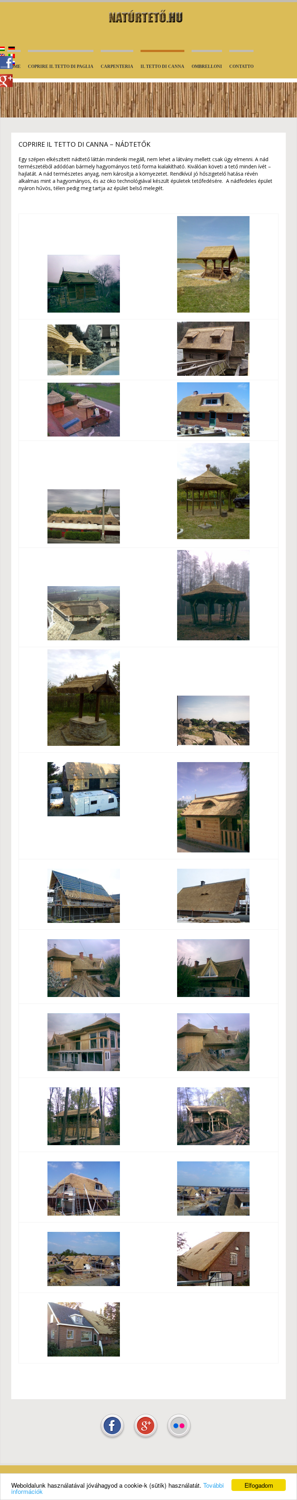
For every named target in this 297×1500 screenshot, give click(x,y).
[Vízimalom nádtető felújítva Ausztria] (213, 373)
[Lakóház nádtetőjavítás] (83, 541)
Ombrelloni (207, 66)
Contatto (241, 66)
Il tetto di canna (162, 67)
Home (14, 66)
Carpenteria (117, 66)
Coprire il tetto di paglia (60, 66)
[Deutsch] (11, 49)
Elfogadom (258, 1485)
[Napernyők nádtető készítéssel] (83, 373)
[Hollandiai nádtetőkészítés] (213, 434)
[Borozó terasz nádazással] (83, 434)
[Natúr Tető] (148, 16)
